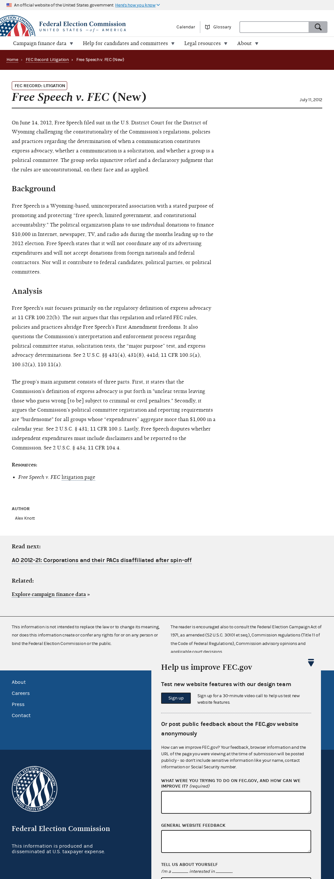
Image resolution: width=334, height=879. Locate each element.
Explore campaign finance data (49, 594)
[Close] (311, 662)
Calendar (185, 27)
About (19, 682)
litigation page (78, 477)
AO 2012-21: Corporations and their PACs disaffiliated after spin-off (102, 560)
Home (12, 59)
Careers (21, 693)
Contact (21, 715)
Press (18, 704)
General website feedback (193, 825)
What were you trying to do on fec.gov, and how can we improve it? (230, 783)
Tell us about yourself (189, 864)
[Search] (318, 27)
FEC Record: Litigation (47, 59)
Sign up (176, 698)
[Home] (83, 26)
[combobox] (274, 27)
